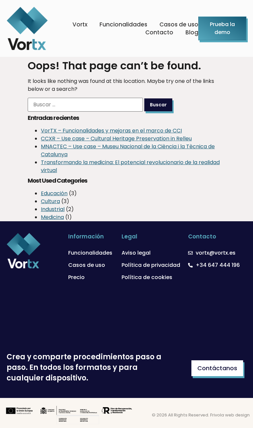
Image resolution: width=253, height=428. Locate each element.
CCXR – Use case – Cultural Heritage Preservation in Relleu (116, 138)
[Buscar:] (85, 105)
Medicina (52, 217)
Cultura (50, 201)
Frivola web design (230, 415)
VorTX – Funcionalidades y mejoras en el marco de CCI (111, 130)
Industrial (53, 209)
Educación (54, 193)
